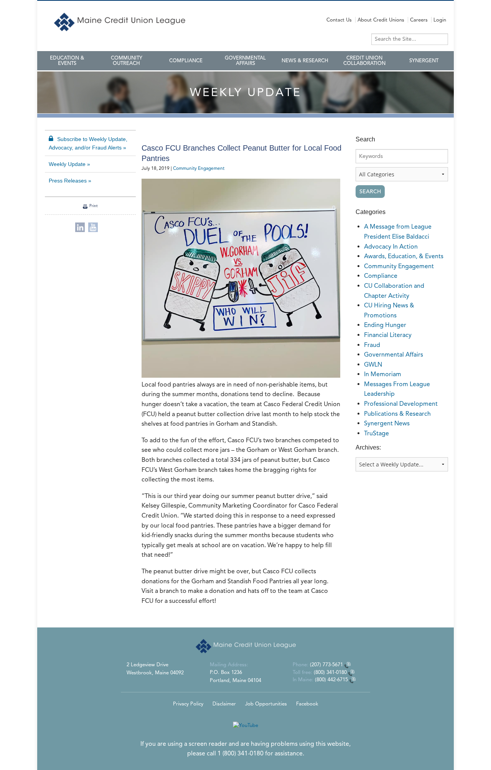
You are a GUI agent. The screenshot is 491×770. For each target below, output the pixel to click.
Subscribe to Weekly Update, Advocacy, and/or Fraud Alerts (88, 143)
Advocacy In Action (391, 246)
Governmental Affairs (245, 60)
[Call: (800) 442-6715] (352, 679)
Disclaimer (224, 704)
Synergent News (387, 423)
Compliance (186, 61)
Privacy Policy (188, 704)
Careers (419, 20)
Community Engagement (198, 168)
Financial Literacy (388, 335)
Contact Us (339, 20)
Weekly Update (67, 164)
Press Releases (68, 181)
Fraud (372, 344)
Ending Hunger (385, 325)
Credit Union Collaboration (364, 60)
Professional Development (401, 403)
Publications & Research (397, 413)
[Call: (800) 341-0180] (351, 672)
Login (439, 20)
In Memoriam (382, 374)
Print (93, 205)
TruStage (376, 433)
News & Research (305, 61)
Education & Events (67, 60)
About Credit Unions (381, 20)
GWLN (373, 364)
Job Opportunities (266, 704)
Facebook (307, 704)
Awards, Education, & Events (403, 256)
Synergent (423, 61)
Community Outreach (126, 60)
